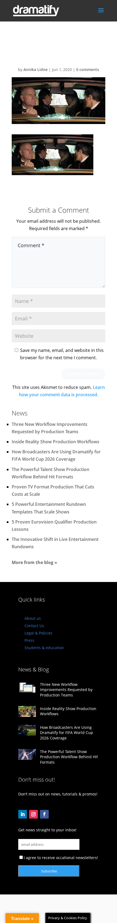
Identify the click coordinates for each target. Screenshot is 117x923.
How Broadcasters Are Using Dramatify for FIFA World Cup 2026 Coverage (66, 733)
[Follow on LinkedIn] (22, 814)
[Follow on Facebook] (44, 814)
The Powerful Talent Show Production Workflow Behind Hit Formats (69, 757)
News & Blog (33, 669)
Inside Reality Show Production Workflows (55, 442)
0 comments (87, 69)
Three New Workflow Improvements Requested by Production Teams (66, 690)
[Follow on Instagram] (33, 814)
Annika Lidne (35, 69)
